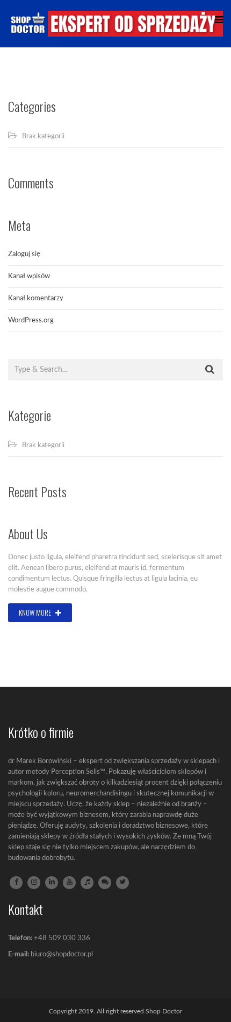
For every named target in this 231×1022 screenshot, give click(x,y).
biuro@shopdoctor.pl (62, 954)
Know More (36, 612)
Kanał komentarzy (35, 298)
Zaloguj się (24, 254)
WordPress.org (31, 320)
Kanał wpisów (29, 276)
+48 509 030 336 (62, 938)
